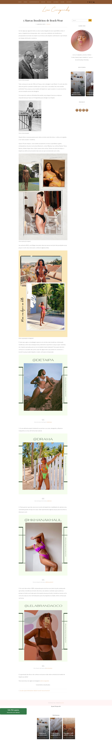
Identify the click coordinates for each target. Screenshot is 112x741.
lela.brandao (49, 668)
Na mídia (55, 2)
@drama (49, 501)
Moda (25, 2)
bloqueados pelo (14, 711)
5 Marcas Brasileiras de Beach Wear (43, 20)
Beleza (49, 2)
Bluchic (62, 702)
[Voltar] (71, 84)
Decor (43, 2)
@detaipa (49, 422)
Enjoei (62, 2)
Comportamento (34, 2)
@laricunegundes (44, 681)
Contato (69, 2)
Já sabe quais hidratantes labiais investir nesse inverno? (35, 690)
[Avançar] (92, 84)
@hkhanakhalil (49, 582)
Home (19, 2)
